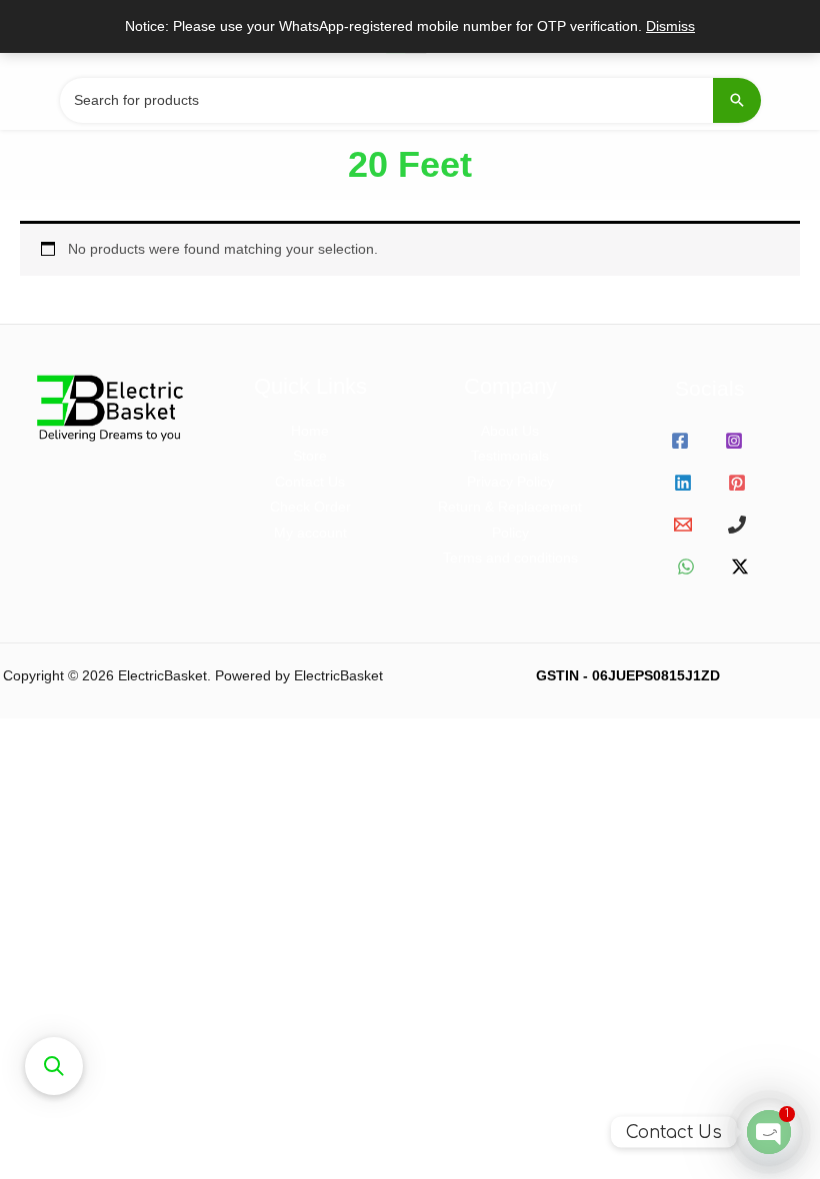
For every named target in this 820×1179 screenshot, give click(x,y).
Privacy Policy (510, 482)
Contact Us (310, 482)
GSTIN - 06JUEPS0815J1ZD (628, 675)
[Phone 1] (737, 525)
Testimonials (510, 456)
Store (310, 456)
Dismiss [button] (670, 26)
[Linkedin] (683, 483)
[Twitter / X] (740, 567)
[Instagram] (734, 441)
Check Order (310, 507)
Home (310, 431)
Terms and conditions (510, 558)
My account (310, 533)
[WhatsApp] (686, 567)
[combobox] (410, 100)
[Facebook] (680, 441)
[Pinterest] (737, 483)
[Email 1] (683, 525)
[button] (54, 1066)
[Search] (737, 100)
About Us (510, 431)
